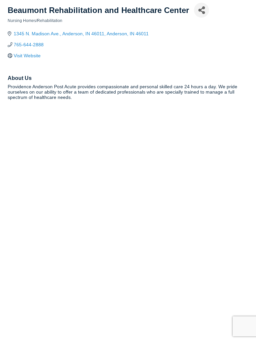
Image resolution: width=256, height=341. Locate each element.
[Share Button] (201, 10)
